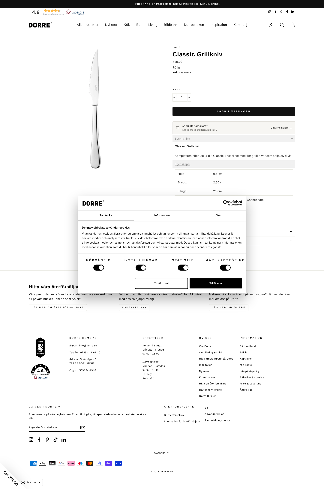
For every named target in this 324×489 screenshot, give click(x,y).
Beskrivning (182, 138)
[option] (162, 4)
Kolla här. (148, 378)
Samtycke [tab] (105, 215)
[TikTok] (55, 439)
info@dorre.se (88, 345)
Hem (175, 47)
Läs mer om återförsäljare (58, 307)
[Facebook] (39, 439)
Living (153, 25)
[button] (57, 12)
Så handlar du (248, 346)
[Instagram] (31, 439)
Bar (139, 25)
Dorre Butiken (207, 396)
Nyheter (111, 25)
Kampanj (240, 25)
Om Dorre (205, 346)
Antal (177, 89)
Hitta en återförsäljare (212, 383)
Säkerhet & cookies (252, 377)
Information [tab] (162, 215)
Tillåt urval (161, 283)
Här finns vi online (210, 389)
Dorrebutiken (194, 25)
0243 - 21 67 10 (90, 352)
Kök (127, 25)
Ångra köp (246, 389)
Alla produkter (88, 25)
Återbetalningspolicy (217, 420)
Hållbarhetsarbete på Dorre (216, 358)
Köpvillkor (246, 358)
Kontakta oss (134, 307)
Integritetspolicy (250, 371)
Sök (207, 407)
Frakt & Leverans (250, 383)
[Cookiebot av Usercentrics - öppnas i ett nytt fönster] (225, 203)
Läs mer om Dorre (229, 307)
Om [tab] (218, 215)
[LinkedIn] (64, 439)
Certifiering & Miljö (210, 352)
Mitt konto (246, 364)
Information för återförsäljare (182, 421)
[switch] (141, 268)
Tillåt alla (215, 283)
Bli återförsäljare (174, 415)
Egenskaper (182, 164)
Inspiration (219, 25)
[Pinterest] (47, 439)
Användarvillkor (214, 414)
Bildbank (170, 25)
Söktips (244, 352)
